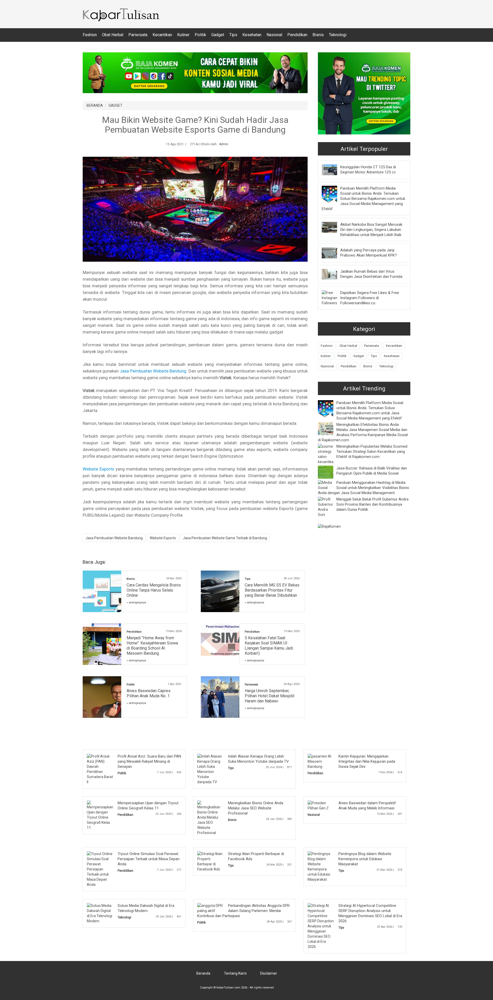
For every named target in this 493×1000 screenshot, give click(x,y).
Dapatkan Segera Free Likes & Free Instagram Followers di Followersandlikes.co (369, 297)
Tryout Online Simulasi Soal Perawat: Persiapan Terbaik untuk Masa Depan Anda (148, 858)
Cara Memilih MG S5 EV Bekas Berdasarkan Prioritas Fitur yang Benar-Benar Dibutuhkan (272, 590)
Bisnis (318, 34)
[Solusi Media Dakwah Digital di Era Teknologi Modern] (100, 913)
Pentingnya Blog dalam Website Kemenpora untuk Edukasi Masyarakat (364, 858)
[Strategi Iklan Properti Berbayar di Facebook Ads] (210, 861)
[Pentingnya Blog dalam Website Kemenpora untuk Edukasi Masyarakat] (321, 866)
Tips (233, 34)
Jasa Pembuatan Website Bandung (153, 371)
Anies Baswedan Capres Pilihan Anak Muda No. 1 (148, 693)
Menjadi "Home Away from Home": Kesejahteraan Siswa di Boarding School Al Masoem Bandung (152, 645)
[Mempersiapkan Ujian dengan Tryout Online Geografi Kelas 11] (100, 815)
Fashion (90, 34)
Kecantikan (162, 34)
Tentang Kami (235, 973)
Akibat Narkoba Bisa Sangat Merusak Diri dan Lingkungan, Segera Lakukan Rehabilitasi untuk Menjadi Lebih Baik (371, 229)
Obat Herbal (112, 34)
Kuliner (183, 34)
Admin (223, 144)
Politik (200, 34)
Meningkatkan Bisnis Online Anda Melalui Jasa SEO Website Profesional (255, 808)
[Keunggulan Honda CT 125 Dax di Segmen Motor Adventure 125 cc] (333, 170)
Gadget (217, 34)
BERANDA (95, 105)
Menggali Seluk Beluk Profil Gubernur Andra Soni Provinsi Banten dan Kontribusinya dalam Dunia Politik (372, 504)
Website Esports (98, 469)
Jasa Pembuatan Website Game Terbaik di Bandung (225, 538)
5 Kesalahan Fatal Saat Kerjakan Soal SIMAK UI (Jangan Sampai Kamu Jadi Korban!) (269, 645)
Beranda (203, 973)
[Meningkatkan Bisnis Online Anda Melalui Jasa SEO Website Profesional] (210, 818)
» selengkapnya (136, 602)
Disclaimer (268, 973)
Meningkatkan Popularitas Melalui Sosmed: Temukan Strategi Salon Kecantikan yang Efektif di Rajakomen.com (372, 451)
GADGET (115, 105)
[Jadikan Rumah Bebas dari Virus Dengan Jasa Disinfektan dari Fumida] (333, 274)
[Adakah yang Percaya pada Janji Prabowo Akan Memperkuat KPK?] (333, 253)
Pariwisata (137, 34)
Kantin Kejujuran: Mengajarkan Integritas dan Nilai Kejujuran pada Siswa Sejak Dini (366, 761)
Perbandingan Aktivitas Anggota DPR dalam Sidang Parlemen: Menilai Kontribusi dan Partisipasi (243, 910)
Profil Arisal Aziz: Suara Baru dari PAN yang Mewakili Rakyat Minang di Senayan (149, 761)
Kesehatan (251, 34)
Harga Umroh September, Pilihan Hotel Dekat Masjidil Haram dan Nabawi (269, 695)
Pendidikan (297, 34)
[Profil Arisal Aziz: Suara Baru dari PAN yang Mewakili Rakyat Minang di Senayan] (100, 769)
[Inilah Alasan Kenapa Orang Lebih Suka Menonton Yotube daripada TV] (210, 769)
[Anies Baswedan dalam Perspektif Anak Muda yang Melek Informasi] (321, 805)
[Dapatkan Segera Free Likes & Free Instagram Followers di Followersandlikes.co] (330, 298)
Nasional (274, 34)
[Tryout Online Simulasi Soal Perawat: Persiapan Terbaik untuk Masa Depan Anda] (100, 869)
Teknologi (337, 34)
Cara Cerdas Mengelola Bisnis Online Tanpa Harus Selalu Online (154, 590)
